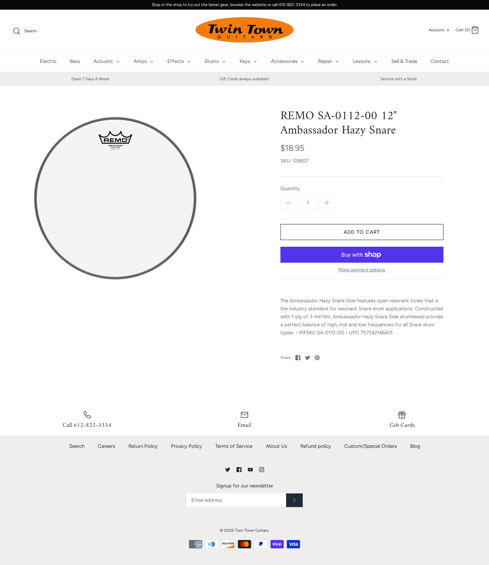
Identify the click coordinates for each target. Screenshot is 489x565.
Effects (176, 61)
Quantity (290, 188)
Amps (141, 61)
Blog (415, 446)
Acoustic (103, 61)
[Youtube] (250, 469)
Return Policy (143, 446)
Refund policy (315, 446)
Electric (48, 61)
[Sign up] (294, 500)
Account (436, 30)
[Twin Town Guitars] (244, 30)
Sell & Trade (404, 61)
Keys (245, 61)
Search (76, 446)
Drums (212, 61)
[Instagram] (261, 469)
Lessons (362, 61)
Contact (439, 61)
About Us (276, 446)
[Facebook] (239, 469)
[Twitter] (227, 469)
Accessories (285, 61)
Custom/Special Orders (370, 446)
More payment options (361, 270)
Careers (106, 446)
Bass (75, 61)
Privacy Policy (186, 446)
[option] (115, 198)
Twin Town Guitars (251, 530)
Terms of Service (233, 446)
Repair (325, 61)
